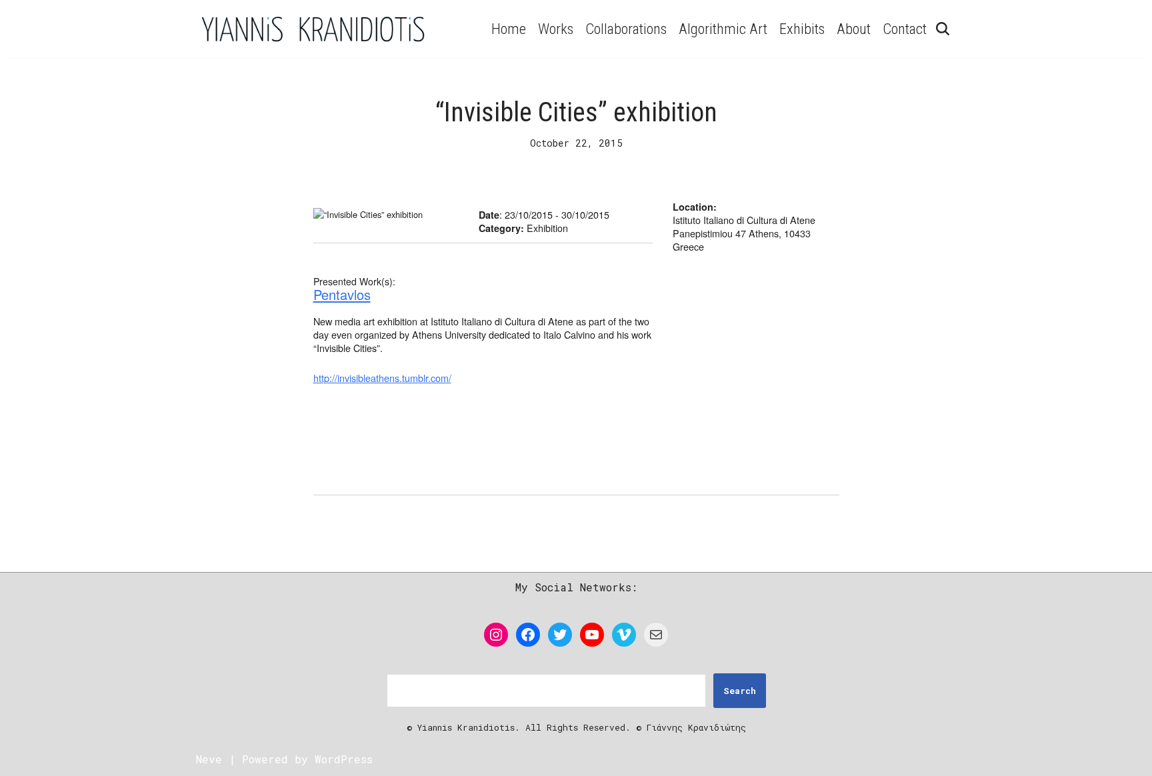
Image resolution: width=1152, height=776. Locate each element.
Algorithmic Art (723, 28)
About (854, 28)
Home (508, 28)
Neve (209, 759)
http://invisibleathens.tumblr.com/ (382, 378)
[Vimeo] (624, 635)
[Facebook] (528, 635)
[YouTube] (592, 635)
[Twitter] (560, 635)
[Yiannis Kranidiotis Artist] (312, 29)
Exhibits (802, 28)
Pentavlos (342, 294)
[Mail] (656, 635)
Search (739, 691)
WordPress (344, 759)
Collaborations (626, 28)
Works (555, 28)
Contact (905, 28)
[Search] (942, 28)
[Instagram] (496, 635)
